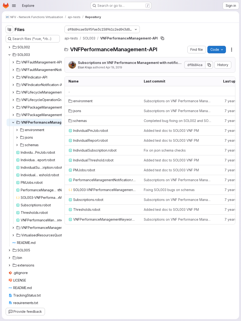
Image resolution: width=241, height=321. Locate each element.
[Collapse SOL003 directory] (9, 55)
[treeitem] (33, 47)
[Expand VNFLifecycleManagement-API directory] (13, 92)
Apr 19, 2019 (114, 67)
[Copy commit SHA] (209, 65)
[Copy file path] (162, 38)
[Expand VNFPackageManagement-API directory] (13, 107)
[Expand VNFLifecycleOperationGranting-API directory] (13, 100)
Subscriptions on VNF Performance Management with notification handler (129, 63)
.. (69, 91)
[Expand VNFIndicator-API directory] (13, 77)
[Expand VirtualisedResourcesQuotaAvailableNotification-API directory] (13, 235)
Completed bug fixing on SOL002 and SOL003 (178, 121)
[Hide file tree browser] (9, 29)
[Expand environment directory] (17, 130)
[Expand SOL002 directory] (9, 47)
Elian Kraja (85, 67)
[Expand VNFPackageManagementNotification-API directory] (13, 115)
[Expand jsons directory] (17, 137)
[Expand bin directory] (9, 258)
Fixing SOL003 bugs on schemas (169, 190)
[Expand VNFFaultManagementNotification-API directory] (13, 70)
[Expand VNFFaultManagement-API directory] (13, 62)
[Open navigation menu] (14, 5)
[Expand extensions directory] (9, 265)
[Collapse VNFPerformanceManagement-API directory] (13, 122)
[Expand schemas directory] (17, 145)
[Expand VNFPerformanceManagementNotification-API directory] (13, 228)
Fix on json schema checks (165, 150)
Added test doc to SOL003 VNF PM (171, 131)
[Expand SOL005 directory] (9, 250)
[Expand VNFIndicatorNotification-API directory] (13, 85)
